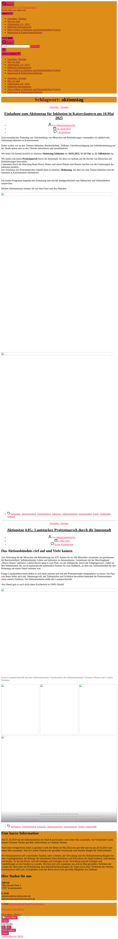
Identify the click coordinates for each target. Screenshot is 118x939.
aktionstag (16, 514)
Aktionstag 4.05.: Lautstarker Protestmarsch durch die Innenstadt (59, 530)
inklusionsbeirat (69, 514)
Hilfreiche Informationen (19, 27)
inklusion (56, 514)
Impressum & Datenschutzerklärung (24, 32)
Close (5, 921)
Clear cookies (8, 930)
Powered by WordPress (12, 909)
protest (81, 826)
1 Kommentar (64, 132)
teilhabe (11, 516)
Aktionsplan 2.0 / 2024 (18, 24)
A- (3, 927)
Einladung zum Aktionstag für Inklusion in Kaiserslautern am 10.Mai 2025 (59, 116)
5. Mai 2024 (64, 541)
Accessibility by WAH (12, 936)
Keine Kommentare (63, 544)
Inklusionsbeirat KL (66, 125)
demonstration (44, 514)
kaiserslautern (85, 514)
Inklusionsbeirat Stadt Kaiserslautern (19, 7)
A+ (9, 927)
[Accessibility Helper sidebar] (9, 917)
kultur (96, 514)
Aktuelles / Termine (16, 18)
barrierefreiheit (29, 514)
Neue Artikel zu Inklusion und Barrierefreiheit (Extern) (34, 29)
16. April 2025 (64, 128)
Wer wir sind (13, 21)
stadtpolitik (105, 514)
